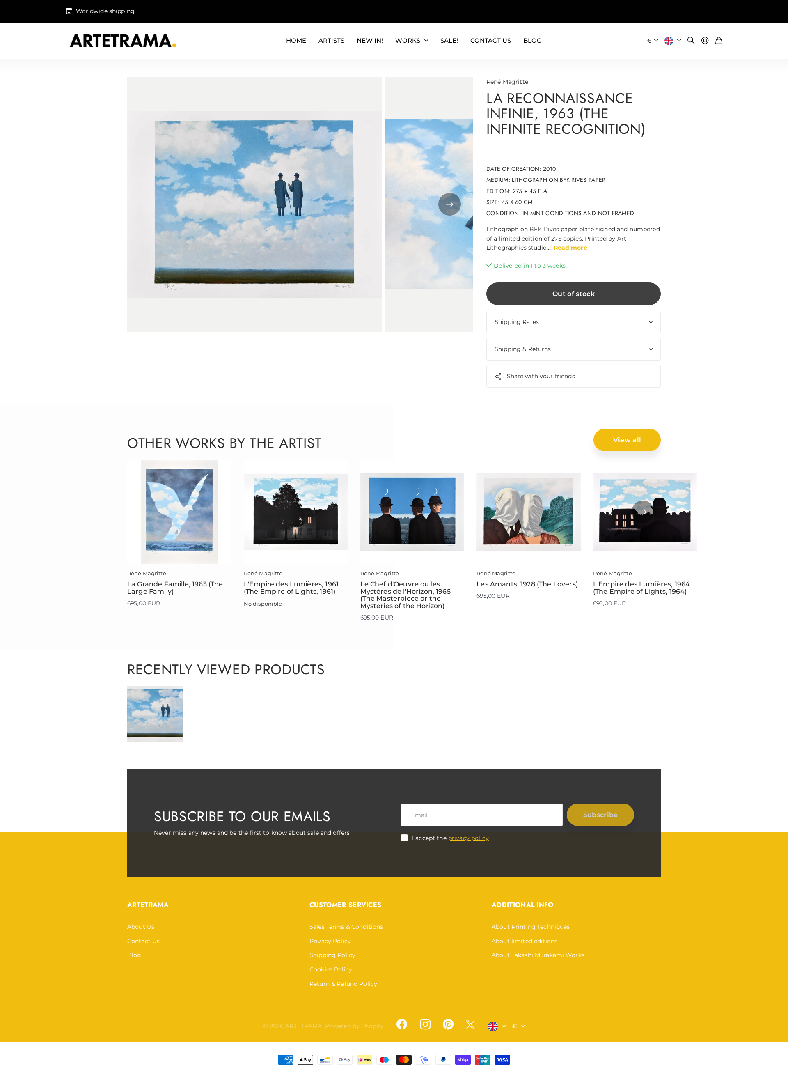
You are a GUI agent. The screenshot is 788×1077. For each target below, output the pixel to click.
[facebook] (401, 1024)
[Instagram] (424, 1024)
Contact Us (143, 941)
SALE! (449, 40)
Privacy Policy (330, 941)
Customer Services (345, 904)
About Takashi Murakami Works (538, 955)
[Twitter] (470, 1024)
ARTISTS (331, 40)
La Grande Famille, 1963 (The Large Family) (175, 587)
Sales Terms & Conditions (346, 926)
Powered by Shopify (354, 1026)
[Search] (691, 41)
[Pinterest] (448, 1024)
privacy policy (468, 838)
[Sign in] (705, 41)
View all (627, 440)
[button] (449, 204)
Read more (570, 247)
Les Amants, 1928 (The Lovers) (527, 584)
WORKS (407, 40)
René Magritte (507, 81)
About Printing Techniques (531, 926)
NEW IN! (370, 40)
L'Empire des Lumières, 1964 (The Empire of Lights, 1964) (641, 587)
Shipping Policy (332, 955)
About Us (140, 926)
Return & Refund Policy (343, 983)
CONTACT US (490, 40)
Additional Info (523, 904)
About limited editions (524, 941)
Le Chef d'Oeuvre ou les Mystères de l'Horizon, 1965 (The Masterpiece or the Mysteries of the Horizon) (405, 595)
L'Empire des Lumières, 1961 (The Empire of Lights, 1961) (291, 587)
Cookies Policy (330, 969)
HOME (296, 40)
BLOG (532, 40)
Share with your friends (541, 376)
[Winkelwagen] (718, 41)
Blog (134, 955)
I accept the (450, 838)
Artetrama (148, 904)
